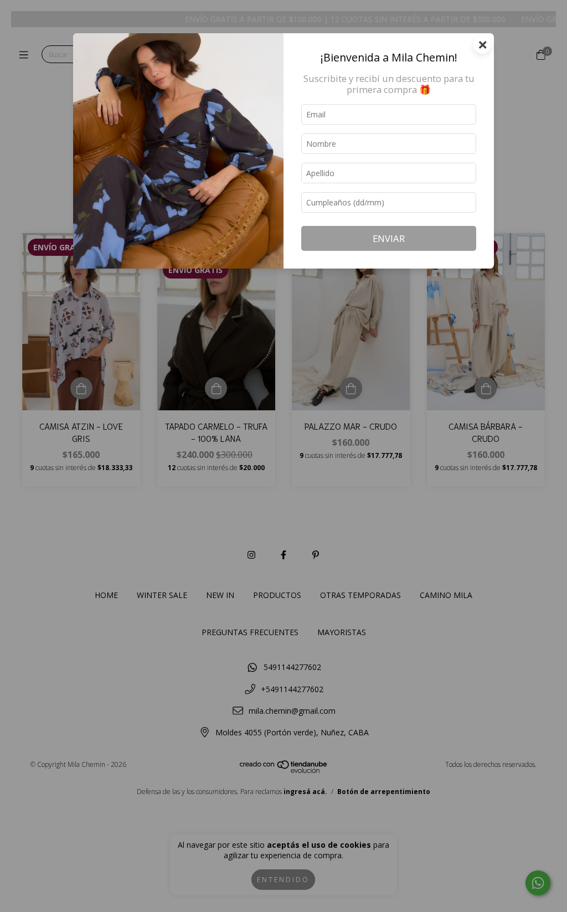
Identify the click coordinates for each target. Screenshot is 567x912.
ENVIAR (389, 238)
